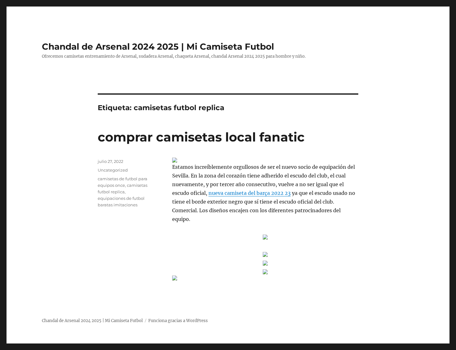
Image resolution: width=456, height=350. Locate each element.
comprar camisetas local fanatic (201, 137)
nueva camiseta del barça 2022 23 (249, 193)
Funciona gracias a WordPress (178, 320)
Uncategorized (113, 170)
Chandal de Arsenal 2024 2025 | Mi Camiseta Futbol (158, 46)
